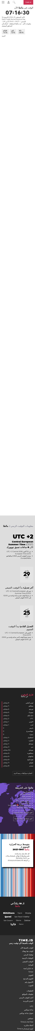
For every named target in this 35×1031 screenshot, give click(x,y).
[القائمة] (3, 2)
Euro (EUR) (22, 799)
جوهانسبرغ (29, 731)
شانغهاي (30, 756)
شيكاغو (31, 706)
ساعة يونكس (28, 1010)
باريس (31, 728)
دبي (32, 747)
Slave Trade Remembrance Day (13, 19)
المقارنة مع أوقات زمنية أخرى (23, 773)
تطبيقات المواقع (27, 994)
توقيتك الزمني (28, 955)
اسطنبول (30, 737)
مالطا (17, 906)
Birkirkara (8, 913)
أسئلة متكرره (28, 1025)
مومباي (31, 750)
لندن (31, 725)
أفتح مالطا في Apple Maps (23, 819)
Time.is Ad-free (27, 1022)
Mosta (28, 913)
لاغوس (31, 722)
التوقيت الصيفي (27, 962)
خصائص (30, 1018)
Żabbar (27, 920)
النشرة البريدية (28, 1001)
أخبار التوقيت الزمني (26, 998)
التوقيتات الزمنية (27, 958)
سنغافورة (30, 753)
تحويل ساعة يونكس (26, 1013)
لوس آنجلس (29, 703)
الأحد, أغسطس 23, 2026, (13, 17)
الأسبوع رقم (29, 982)
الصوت (30, 986)
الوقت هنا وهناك (27, 951)
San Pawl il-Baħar (21, 917)
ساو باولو (30, 715)
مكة (21, 32)
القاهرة (31, 741)
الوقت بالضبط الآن (26, 948)
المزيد (3, 36)
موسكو (31, 744)
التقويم (31, 975)
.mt (21, 803)
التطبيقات (30, 991)
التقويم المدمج (28, 979)
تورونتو (31, 709)
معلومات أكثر (27, 24)
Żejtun (21, 924)
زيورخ (31, 734)
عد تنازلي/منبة (28, 968)
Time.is (28, 2)
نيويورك (31, 712)
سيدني (31, 766)
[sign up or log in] (8, 3)
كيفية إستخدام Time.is (25, 1029)
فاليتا (23, 796)
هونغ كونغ (30, 759)
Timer (30, 972)
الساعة (30, 965)
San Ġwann (8, 920)
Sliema (18, 920)
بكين (13, 32)
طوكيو (5, 32)
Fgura (20, 913)
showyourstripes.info (15, 860)
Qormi (8, 917)
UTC (31, 719)
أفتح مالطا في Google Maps (22, 813)
